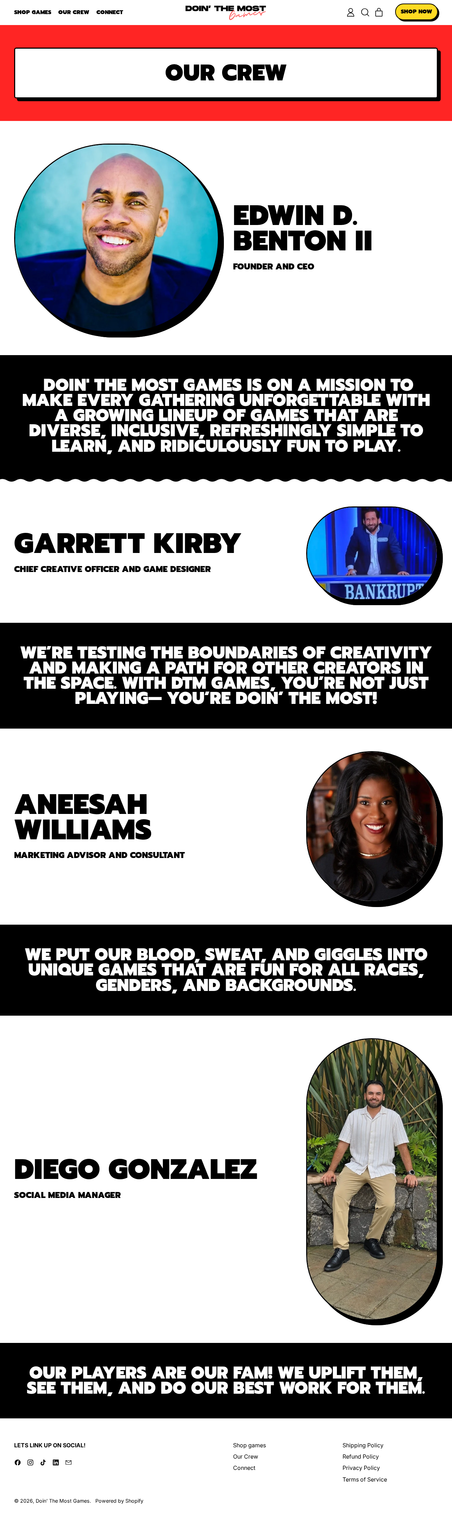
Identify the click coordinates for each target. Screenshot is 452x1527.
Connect (109, 12)
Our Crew (73, 12)
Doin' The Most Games (63, 1501)
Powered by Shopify (119, 1501)
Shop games (32, 12)
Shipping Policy (363, 1445)
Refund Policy (361, 1456)
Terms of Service (365, 1479)
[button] (365, 12)
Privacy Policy (361, 1467)
